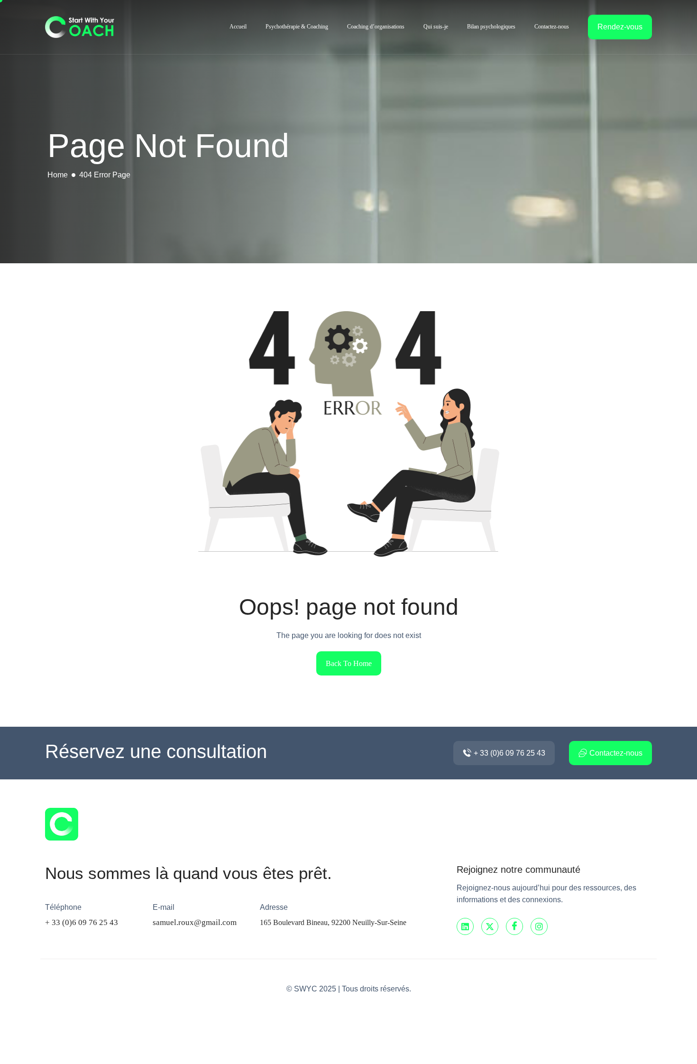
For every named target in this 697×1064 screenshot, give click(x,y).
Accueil (238, 26)
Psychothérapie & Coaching (297, 26)
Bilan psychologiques (491, 26)
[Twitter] (489, 926)
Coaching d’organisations (375, 26)
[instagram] (539, 926)
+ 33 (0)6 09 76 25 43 (81, 922)
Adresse (274, 907)
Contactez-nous (551, 26)
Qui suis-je (435, 26)
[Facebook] (514, 926)
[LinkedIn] (465, 926)
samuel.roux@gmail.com (195, 922)
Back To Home (349, 663)
